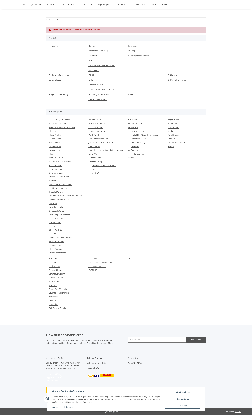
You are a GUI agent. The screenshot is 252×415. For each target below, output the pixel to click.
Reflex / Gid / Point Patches (60, 237)
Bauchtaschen (137, 131)
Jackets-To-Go (95, 119)
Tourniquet (54, 281)
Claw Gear (132, 119)
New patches (54, 142)
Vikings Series (55, 138)
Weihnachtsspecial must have (62, 127)
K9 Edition (172, 123)
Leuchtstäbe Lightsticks (59, 293)
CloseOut (53, 203)
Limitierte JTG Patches (58, 188)
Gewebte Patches (56, 211)
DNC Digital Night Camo (99, 138)
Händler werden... (96, 84)
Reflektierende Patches (59, 199)
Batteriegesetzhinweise (138, 55)
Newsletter (54, 46)
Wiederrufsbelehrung (98, 51)
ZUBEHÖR (93, 270)
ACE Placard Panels (97, 123)
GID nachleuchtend (176, 142)
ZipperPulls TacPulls (58, 289)
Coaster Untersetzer (97, 131)
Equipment (133, 127)
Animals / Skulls (56, 157)
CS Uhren (53, 262)
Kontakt (92, 46)
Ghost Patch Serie (56, 230)
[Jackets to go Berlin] (24, 4)
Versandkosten (55, 80)
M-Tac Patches (55, 249)
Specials (52, 180)
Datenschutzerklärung (92, 340)
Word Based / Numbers (59, 176)
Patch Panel (94, 135)
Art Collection (55, 146)
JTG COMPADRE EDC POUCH (101, 142)
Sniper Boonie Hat (136, 123)
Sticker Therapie (56, 277)
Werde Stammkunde (98, 99)
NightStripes (173, 119)
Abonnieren (196, 339)
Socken (131, 157)
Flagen (171, 146)
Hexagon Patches (56, 150)
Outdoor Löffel (95, 157)
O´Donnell (93, 258)
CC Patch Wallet (95, 127)
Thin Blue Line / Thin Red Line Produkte (106, 150)
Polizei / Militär (55, 169)
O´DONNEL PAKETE (97, 266)
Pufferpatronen (138, 154)
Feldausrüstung (138, 142)
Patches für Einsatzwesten (60, 161)
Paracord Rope (55, 270)
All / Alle (52, 131)
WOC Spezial (94, 146)
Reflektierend (174, 135)
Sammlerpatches (56, 241)
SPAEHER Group (96, 161)
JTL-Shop (238, 412)
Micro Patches (55, 135)
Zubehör (53, 258)
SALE (131, 258)
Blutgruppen (173, 127)
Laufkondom (54, 266)
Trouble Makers (56, 192)
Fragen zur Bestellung (58, 94)
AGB (90, 60)
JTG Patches (173, 75)
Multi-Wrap (94, 154)
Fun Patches (54, 226)
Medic (51, 154)
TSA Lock (53, 285)
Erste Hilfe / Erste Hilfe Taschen (145, 135)
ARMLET (52, 300)
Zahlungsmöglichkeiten (59, 75)
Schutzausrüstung (57, 274)
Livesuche (132, 46)
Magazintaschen (138, 138)
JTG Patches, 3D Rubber (59, 119)
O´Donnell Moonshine (178, 80)
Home (164, 4)
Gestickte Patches (56, 207)
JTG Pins (52, 233)
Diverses (135, 146)
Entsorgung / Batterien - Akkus (102, 65)
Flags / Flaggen (55, 165)
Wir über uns (94, 75)
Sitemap (131, 51)
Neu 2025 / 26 (55, 245)
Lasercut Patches (56, 218)
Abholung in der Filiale (99, 94)
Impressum (56, 407)
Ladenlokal (93, 80)
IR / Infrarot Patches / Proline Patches (65, 195)
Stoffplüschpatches (57, 252)
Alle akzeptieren (182, 392)
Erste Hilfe (53, 304)
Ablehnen (182, 406)
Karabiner (53, 296)
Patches (95, 169)
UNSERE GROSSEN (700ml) (100, 262)
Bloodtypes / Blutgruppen (60, 184)
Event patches (55, 222)
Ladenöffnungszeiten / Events (102, 89)
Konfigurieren (183, 399)
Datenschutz (69, 407)
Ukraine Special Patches (59, 214)
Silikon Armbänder (57, 173)
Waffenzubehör (135, 150)
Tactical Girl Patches (58, 123)
